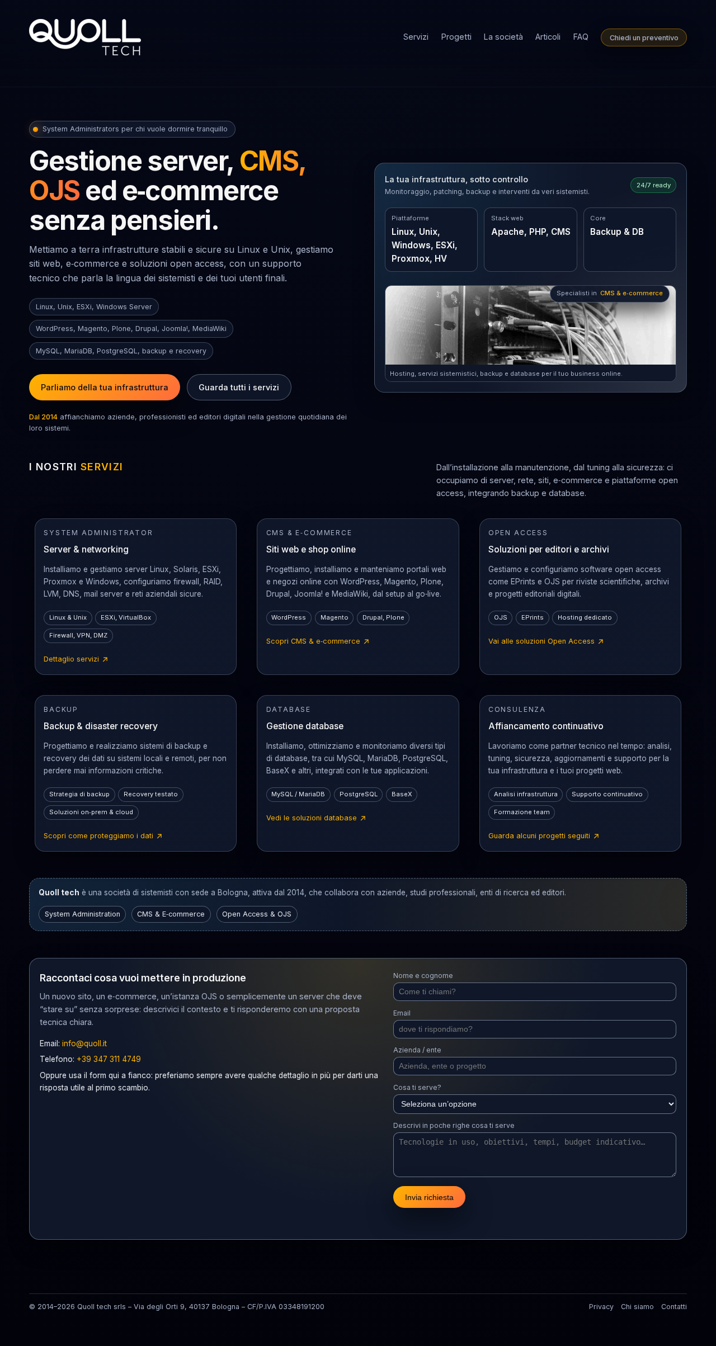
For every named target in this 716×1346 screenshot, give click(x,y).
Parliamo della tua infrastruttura (104, 387)
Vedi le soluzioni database (316, 819)
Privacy (601, 1306)
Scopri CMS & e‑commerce (318, 642)
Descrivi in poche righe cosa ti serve (454, 1125)
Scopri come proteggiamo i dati (103, 837)
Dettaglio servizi (76, 660)
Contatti (674, 1306)
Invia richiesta (429, 1197)
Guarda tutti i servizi (239, 387)
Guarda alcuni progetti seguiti (544, 837)
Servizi (415, 36)
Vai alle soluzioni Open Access (546, 642)
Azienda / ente (417, 1050)
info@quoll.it (84, 1043)
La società (503, 36)
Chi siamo (637, 1306)
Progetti (456, 36)
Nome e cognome (423, 975)
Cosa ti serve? (417, 1087)
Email (402, 1013)
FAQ (580, 36)
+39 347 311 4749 (109, 1059)
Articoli (547, 36)
